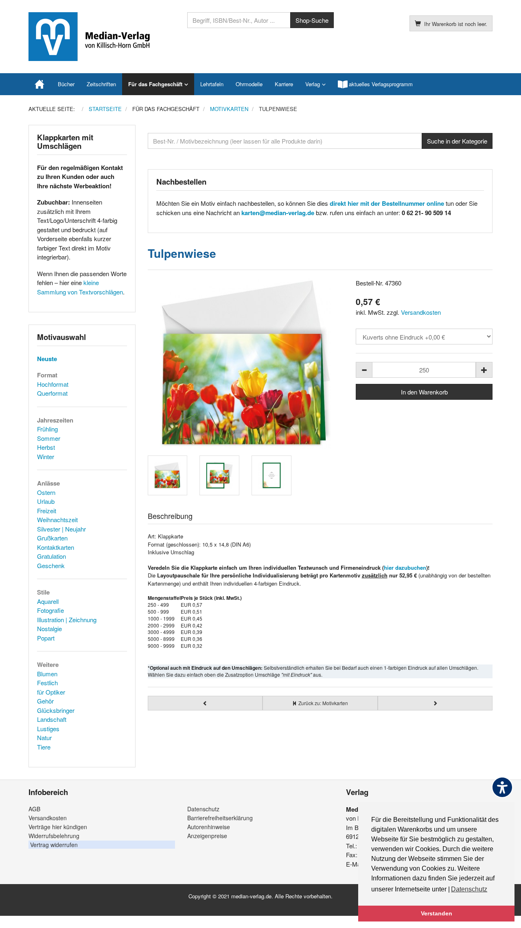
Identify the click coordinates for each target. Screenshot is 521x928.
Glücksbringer (55, 710)
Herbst (46, 447)
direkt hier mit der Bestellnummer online (387, 203)
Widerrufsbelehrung (53, 836)
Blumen (47, 673)
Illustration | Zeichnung (66, 619)
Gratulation (51, 556)
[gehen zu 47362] (205, 703)
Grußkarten (52, 538)
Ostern (46, 492)
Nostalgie (49, 628)
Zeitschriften (101, 84)
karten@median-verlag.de (277, 212)
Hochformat (52, 384)
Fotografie (50, 610)
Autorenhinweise (208, 827)
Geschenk (51, 565)
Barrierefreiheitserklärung (220, 818)
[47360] (246, 364)
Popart (46, 638)
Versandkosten (421, 312)
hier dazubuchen (405, 567)
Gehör (45, 701)
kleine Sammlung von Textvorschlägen (80, 287)
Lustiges (48, 728)
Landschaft (51, 719)
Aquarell (48, 601)
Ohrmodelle (249, 84)
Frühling (47, 429)
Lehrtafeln (211, 84)
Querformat (52, 393)
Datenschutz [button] (469, 889)
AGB (34, 809)
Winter (45, 456)
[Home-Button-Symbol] (40, 84)
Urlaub (46, 501)
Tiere (43, 747)
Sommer (48, 438)
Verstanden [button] (436, 913)
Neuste (47, 358)
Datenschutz (203, 809)
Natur (44, 737)
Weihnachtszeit (57, 519)
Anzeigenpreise (207, 836)
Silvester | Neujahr (61, 529)
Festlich (47, 682)
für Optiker (51, 692)
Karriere (284, 84)
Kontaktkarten (55, 547)
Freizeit (46, 510)
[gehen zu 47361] (435, 703)
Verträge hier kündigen (57, 827)
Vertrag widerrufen (54, 845)
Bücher (66, 84)
